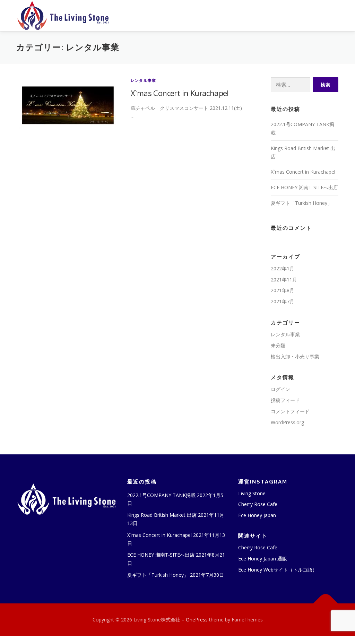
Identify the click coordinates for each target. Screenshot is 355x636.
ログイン (280, 389)
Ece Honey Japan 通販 (262, 558)
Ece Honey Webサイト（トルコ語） (277, 569)
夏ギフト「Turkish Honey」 (301, 203)
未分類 (278, 345)
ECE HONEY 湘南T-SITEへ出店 (304, 187)
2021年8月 (282, 290)
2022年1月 (282, 268)
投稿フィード (285, 400)
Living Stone (252, 493)
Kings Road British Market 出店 (162, 515)
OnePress (197, 619)
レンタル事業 (143, 80)
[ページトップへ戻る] (325, 603)
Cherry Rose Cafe (257, 504)
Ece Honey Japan (257, 515)
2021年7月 (282, 301)
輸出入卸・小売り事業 (295, 356)
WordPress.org (287, 422)
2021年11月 (284, 279)
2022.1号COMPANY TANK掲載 (161, 495)
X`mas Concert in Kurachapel (180, 93)
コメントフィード (290, 411)
